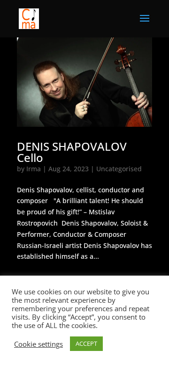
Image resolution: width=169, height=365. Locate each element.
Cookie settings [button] (38, 344)
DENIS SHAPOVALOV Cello (72, 152)
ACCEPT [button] (86, 343)
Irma (33, 168)
